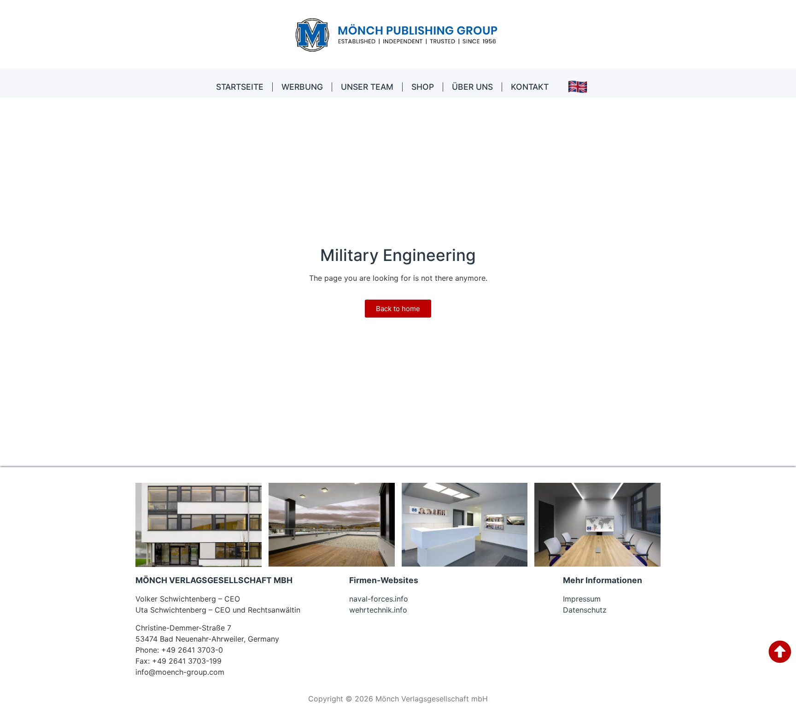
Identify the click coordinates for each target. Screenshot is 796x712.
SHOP (422, 87)
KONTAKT (530, 87)
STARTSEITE (239, 87)
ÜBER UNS (472, 87)
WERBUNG (302, 87)
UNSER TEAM (367, 87)
